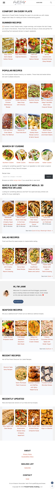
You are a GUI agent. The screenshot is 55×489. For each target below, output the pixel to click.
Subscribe (27, 467)
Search (49, 176)
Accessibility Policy (27, 456)
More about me (17, 301)
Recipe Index (6, 173)
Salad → (50, 276)
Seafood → (49, 348)
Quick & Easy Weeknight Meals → (42, 230)
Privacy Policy (27, 454)
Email (27, 479)
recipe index (17, 180)
